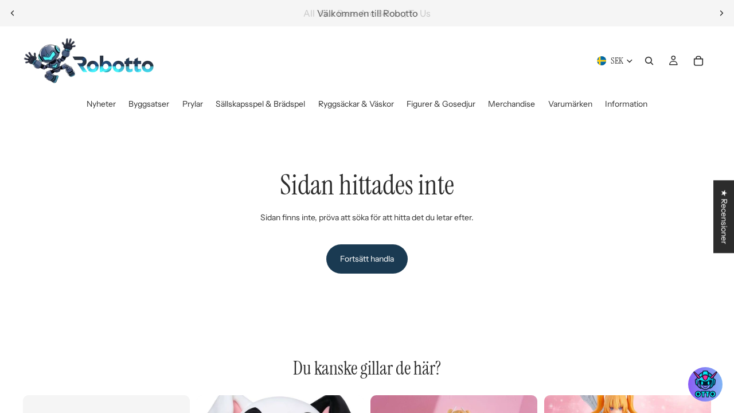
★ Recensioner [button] (724, 216)
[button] (705, 384)
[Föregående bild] (12, 13)
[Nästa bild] (721, 13)
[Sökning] (649, 60)
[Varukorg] (698, 60)
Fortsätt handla (367, 259)
